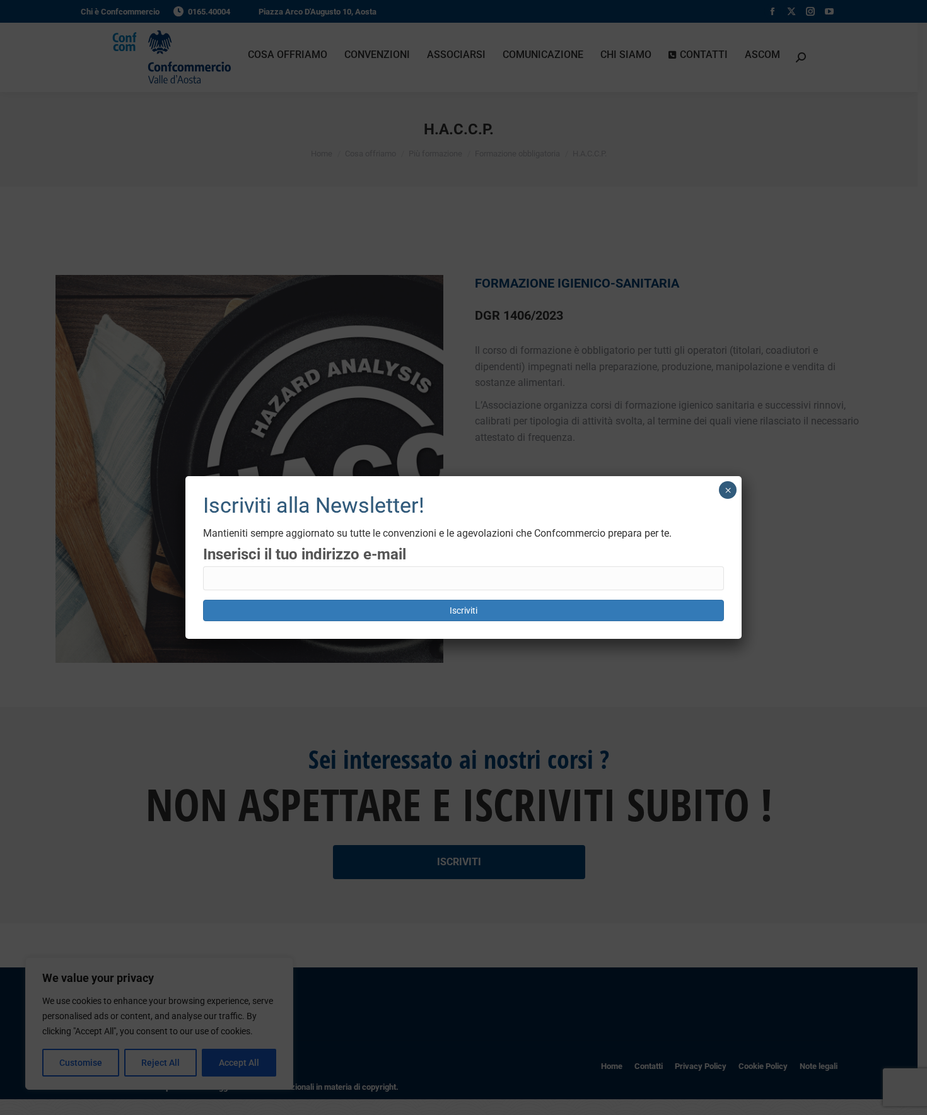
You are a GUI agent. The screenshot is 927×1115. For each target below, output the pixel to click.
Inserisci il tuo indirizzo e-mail (304, 554)
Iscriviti (463, 610)
